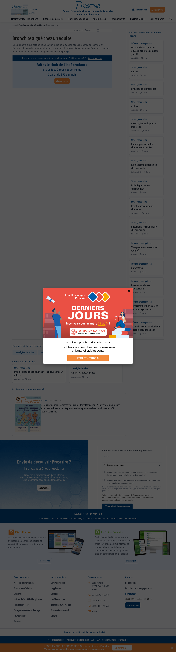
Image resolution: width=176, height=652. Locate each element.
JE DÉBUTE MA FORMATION (88, 358)
